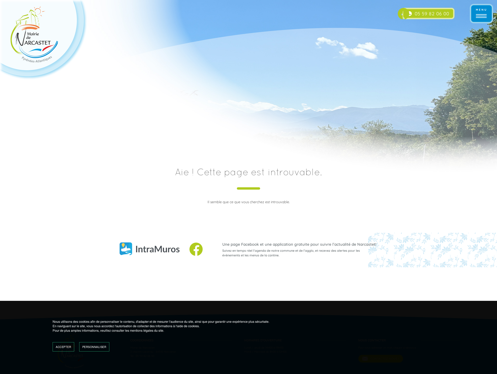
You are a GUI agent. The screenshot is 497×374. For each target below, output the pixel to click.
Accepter (63, 347)
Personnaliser (94, 347)
